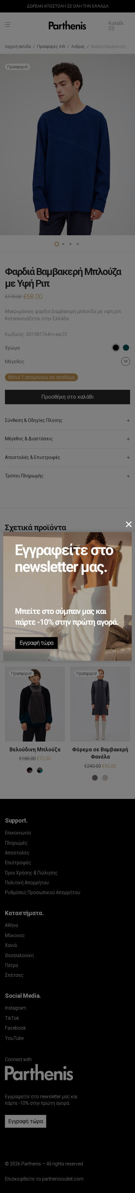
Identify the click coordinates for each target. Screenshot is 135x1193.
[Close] (129, 524)
